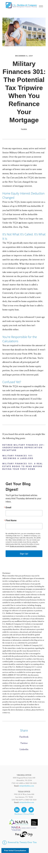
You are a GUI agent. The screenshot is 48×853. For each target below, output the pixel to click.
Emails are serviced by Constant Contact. (23, 546)
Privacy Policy (29, 814)
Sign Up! (24, 553)
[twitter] (31, 810)
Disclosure (18, 814)
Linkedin (24, 749)
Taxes (24, 129)
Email (8, 507)
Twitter (24, 743)
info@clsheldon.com (26, 786)
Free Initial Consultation (15, 850)
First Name (11, 520)
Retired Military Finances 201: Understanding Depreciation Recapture (23, 448)
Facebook (24, 736)
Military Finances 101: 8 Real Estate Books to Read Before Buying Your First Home (22, 466)
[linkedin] (17, 810)
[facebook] (24, 810)
